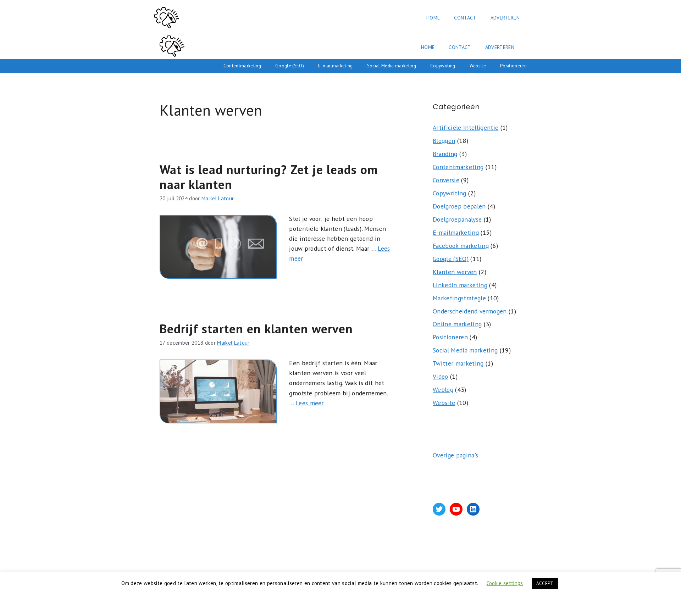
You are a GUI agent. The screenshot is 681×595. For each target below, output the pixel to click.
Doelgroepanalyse (457, 219)
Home (433, 18)
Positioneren (513, 66)
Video (440, 376)
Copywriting (442, 66)
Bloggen (444, 141)
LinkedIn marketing (460, 285)
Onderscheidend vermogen (470, 311)
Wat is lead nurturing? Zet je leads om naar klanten (269, 177)
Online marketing (457, 324)
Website (478, 66)
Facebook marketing (461, 245)
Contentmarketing (242, 66)
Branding (445, 154)
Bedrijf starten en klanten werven (256, 329)
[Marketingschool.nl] (172, 47)
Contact (465, 18)
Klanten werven (455, 272)
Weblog (443, 389)
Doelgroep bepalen (459, 206)
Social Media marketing (391, 66)
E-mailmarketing (335, 66)
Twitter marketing (458, 363)
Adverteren (505, 18)
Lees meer (310, 403)
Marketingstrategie (459, 298)
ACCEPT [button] (545, 583)
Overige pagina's (455, 455)
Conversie (446, 180)
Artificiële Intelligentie (465, 127)
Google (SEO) (289, 66)
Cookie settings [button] (505, 583)
